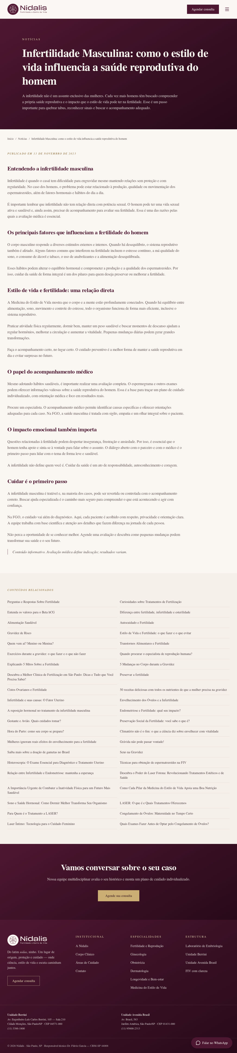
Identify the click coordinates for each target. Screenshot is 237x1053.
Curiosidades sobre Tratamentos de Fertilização (150, 601)
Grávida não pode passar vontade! (142, 741)
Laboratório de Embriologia (204, 946)
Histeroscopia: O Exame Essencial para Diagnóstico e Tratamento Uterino (55, 762)
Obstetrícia (138, 962)
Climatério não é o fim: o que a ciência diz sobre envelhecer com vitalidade (169, 731)
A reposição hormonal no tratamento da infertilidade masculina (48, 710)
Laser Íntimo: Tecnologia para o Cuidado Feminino (41, 823)
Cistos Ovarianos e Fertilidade (27, 689)
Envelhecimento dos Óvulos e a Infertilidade (149, 700)
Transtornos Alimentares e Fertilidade (144, 643)
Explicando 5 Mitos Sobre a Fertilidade (33, 664)
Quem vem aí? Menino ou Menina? (30, 643)
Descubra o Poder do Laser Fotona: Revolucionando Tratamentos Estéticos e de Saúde (172, 775)
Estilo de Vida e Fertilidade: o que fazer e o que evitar (155, 633)
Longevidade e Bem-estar (147, 979)
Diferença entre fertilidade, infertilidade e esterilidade (155, 612)
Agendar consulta (203, 9)
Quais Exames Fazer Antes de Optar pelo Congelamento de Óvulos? (164, 823)
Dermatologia (139, 971)
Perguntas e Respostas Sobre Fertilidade (33, 601)
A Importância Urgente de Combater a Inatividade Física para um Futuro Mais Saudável (58, 790)
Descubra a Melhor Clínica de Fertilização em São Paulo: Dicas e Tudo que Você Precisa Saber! (60, 676)
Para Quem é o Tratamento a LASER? (32, 813)
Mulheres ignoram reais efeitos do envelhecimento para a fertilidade (51, 741)
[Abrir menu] (227, 9)
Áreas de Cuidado (87, 962)
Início (10, 138)
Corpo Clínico (85, 954)
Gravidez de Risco (19, 633)
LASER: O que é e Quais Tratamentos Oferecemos (153, 803)
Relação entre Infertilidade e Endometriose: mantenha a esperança (50, 773)
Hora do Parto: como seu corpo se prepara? (35, 731)
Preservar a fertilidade (134, 674)
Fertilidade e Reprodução (147, 946)
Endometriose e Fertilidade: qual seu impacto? (150, 710)
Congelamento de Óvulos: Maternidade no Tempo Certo (156, 813)
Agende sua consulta (118, 895)
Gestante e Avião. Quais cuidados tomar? (34, 721)
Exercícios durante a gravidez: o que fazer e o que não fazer (46, 654)
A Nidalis (82, 946)
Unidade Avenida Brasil (201, 962)
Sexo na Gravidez (131, 752)
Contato (81, 971)
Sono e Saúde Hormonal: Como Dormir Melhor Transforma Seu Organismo (57, 803)
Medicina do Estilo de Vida (148, 987)
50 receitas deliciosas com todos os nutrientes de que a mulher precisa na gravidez (173, 689)
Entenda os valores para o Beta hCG (31, 612)
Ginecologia (138, 954)
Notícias (22, 138)
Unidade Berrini (196, 954)
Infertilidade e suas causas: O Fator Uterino (35, 700)
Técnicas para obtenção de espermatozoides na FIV (153, 762)
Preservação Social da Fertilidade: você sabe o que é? (155, 721)
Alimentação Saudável (22, 622)
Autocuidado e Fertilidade (137, 622)
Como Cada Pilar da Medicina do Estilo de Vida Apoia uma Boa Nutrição (168, 788)
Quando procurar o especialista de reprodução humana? (156, 654)
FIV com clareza (196, 971)
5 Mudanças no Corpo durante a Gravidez (147, 664)
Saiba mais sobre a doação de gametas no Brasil (38, 752)
